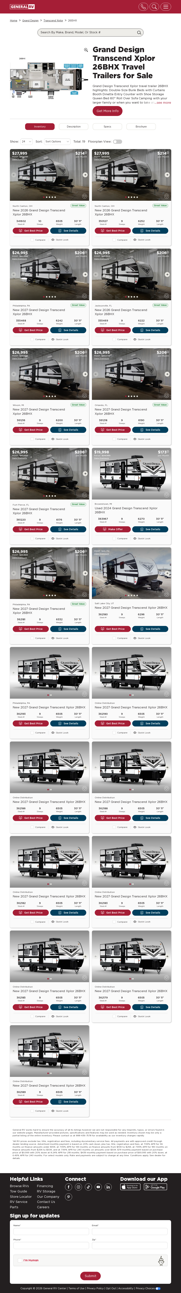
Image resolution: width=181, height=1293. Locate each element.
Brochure (141, 126)
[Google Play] (155, 1186)
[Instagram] (78, 1187)
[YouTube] (98, 1187)
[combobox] (27, 142)
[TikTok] (88, 1187)
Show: (14, 141)
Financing (45, 1186)
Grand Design (30, 20)
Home (13, 20)
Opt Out (111, 1288)
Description (74, 126)
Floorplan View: (100, 141)
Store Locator (21, 1196)
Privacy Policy (95, 1288)
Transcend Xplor (53, 20)
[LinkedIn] (108, 1187)
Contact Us (46, 1202)
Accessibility (125, 1288)
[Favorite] (84, 196)
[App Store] (130, 1186)
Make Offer (115, 529)
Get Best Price (33, 230)
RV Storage (46, 1191)
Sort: (39, 141)
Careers (43, 1207)
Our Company (48, 1196)
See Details (71, 230)
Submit (90, 1276)
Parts (14, 1207)
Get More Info (108, 111)
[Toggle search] (154, 7)
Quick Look (62, 239)
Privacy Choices (146, 1288)
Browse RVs (19, 1186)
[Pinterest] (68, 1196)
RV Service (18, 1202)
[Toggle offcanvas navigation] (165, 7)
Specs (107, 126)
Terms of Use (76, 1288)
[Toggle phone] (143, 7)
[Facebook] (68, 1187)
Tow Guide (18, 1191)
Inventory (40, 126)
